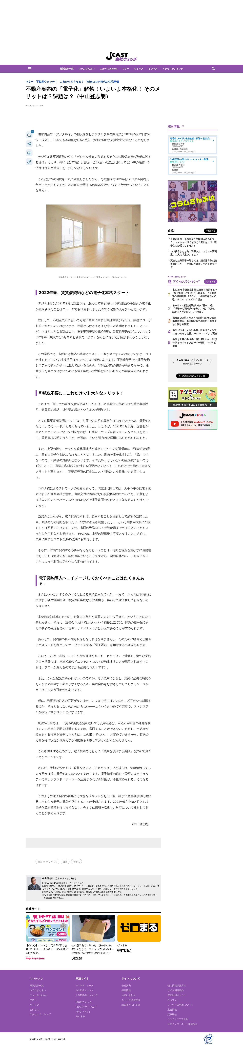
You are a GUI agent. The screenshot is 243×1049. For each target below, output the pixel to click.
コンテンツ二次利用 (177, 1019)
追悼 (171, 231)
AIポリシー (173, 999)
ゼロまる (80, 1016)
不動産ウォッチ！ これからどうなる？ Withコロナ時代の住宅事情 (77, 81)
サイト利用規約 (175, 990)
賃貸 (65, 861)
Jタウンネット (83, 1011)
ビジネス (153, 68)
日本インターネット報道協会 (182, 1023)
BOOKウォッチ (84, 1001)
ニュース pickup (108, 68)
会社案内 (126, 985)
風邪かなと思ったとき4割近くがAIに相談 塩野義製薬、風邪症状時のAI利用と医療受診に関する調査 (195, 320)
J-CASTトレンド (84, 990)
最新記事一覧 (67, 68)
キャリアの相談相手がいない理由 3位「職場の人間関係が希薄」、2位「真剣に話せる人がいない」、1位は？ (194, 308)
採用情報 (126, 990)
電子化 (76, 861)
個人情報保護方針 (176, 985)
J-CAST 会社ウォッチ (121, 56)
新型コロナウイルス (47, 861)
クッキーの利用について (180, 1004)
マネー (125, 68)
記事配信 (172, 1014)
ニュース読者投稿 (131, 999)
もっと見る (210, 281)
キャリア (138, 68)
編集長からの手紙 (131, 1004)
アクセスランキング (172, 68)
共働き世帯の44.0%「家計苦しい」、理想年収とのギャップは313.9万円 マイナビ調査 (195, 342)
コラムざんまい (87, 68)
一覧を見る (210, 231)
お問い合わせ (128, 995)
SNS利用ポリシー (176, 995)
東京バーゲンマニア (86, 1006)
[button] (30, 69)
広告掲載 (172, 1009)
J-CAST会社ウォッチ (87, 995)
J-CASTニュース (84, 985)
